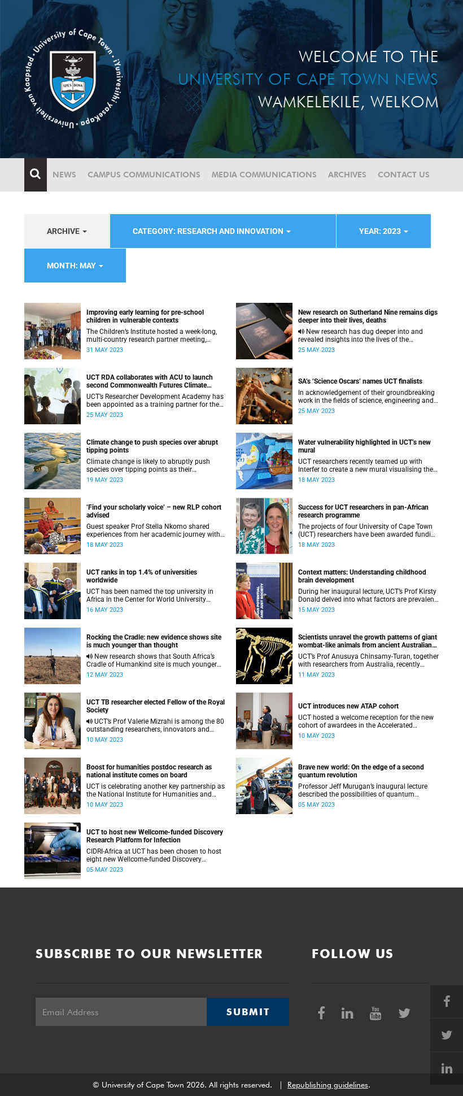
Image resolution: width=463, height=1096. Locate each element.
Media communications (264, 174)
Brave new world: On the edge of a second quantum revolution (361, 771)
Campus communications (144, 174)
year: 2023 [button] (381, 231)
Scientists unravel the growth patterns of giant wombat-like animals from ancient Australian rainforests (367, 641)
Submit (247, 1011)
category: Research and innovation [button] (209, 231)
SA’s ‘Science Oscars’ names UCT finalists (360, 381)
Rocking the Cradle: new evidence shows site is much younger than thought (153, 641)
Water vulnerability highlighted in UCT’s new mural (364, 446)
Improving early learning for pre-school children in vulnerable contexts (145, 316)
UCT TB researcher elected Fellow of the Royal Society (155, 706)
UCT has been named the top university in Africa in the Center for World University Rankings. (149, 595)
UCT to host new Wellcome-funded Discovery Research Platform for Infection (154, 836)
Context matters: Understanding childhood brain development (362, 576)
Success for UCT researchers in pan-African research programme (363, 511)
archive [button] (64, 231)
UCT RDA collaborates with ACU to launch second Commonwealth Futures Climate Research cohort (149, 381)
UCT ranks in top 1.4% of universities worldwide (141, 576)
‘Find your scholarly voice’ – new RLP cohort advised (153, 511)
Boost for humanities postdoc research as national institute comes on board (149, 771)
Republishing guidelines (327, 1084)
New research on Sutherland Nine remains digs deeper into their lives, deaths (368, 316)
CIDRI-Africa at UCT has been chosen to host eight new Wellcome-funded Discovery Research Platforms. (153, 855)
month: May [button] (72, 265)
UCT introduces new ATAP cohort (348, 706)
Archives (347, 174)
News (64, 174)
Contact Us (404, 174)
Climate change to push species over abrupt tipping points (152, 446)
